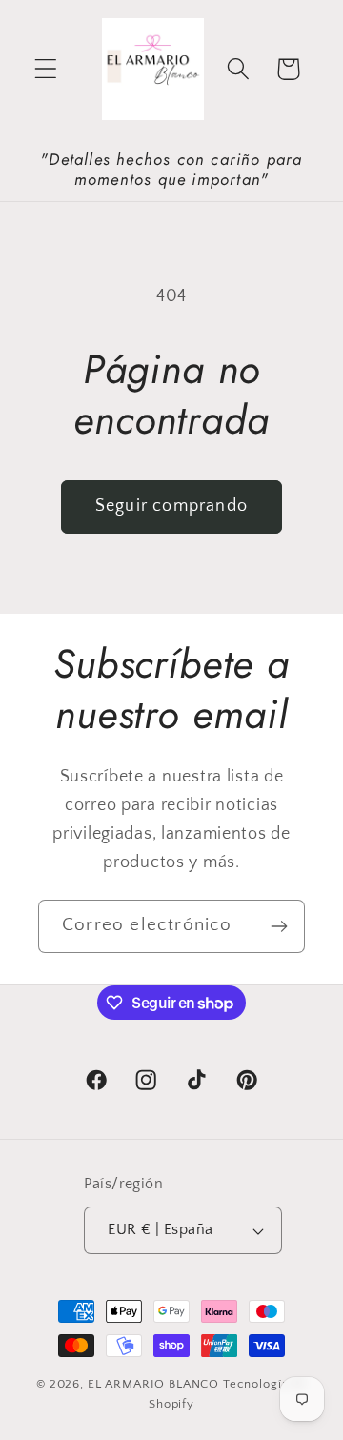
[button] (46, 69)
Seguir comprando (171, 506)
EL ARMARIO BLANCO (153, 1383)
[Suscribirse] (278, 926)
